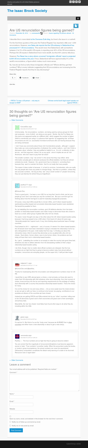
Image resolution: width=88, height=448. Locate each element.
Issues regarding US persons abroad (60, 33)
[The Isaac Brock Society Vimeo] (76, 2)
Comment (13, 372)
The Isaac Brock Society (27, 10)
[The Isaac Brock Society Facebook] (73, 2)
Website (12, 409)
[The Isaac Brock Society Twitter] (79, 2)
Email (12, 401)
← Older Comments (16, 120)
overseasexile (36, 33)
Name (12, 394)
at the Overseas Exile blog (40, 39)
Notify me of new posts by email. (23, 426)
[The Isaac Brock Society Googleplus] (70, 2)
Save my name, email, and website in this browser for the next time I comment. (36, 419)
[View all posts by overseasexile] (41, 33)
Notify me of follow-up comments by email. (26, 422)
